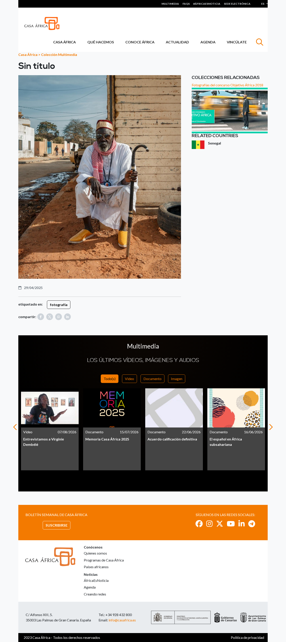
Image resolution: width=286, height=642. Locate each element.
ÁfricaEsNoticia (96, 580)
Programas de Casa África (104, 560)
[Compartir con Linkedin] (67, 316)
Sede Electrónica (237, 3)
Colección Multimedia (59, 54)
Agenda (207, 42)
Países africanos (96, 567)
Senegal (214, 143)
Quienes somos (95, 553)
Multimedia (170, 3)
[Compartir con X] (49, 316)
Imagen (176, 378)
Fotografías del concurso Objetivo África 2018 (227, 85)
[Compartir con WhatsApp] (58, 316)
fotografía (58, 304)
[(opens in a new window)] (199, 523)
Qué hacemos (100, 42)
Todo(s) (110, 378)
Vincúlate (237, 42)
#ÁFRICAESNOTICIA (206, 3)
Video (129, 378)
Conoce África (139, 42)
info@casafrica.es (122, 620)
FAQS (186, 3)
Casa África (64, 42)
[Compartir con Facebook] (40, 316)
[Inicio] (43, 23)
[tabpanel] (50, 429)
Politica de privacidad (247, 637)
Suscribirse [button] (56, 525)
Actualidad (177, 42)
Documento (152, 378)
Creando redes (95, 594)
